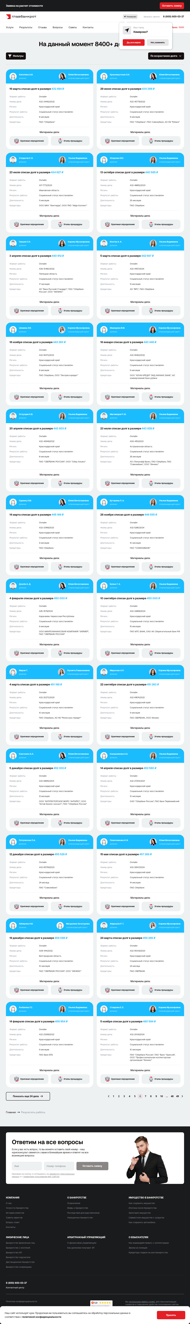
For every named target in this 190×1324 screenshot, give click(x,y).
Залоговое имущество (140, 1213)
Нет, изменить (158, 42)
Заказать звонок (152, 16)
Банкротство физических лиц (20, 1243)
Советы (73, 27)
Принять (171, 1315)
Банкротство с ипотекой (18, 1247)
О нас (9, 1203)
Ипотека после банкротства (143, 1208)
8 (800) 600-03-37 (173, 16)
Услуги (9, 27)
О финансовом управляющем (81, 1243)
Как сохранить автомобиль (142, 1222)
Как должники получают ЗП (80, 1247)
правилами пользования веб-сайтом (41, 1176)
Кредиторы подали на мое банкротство (148, 1252)
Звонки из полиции (138, 1247)
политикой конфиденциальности (41, 1316)
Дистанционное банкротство (20, 1262)
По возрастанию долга (164, 55)
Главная (11, 1112)
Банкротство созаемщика (18, 1267)
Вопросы (58, 27)
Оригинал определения (32, 141)
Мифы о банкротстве (77, 1208)
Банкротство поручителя (18, 1257)
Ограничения (73, 1203)
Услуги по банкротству (17, 1208)
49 (177, 1096)
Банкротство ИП (14, 1252)
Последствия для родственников (83, 1213)
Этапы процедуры (73, 141)
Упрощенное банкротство (80, 1217)
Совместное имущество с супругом (146, 1217)
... (167, 1096)
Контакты (88, 27)
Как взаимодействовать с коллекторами (149, 1243)
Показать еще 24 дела (26, 1096)
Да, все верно (134, 42)
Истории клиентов (15, 1213)
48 (172, 1096)
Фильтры (18, 55)
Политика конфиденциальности (21, 1301)
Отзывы (42, 27)
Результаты (25, 27)
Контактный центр (15, 1287)
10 (161, 1096)
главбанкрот (24, 16)
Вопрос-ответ (13, 1222)
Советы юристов (14, 1217)
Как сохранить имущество (142, 1203)
